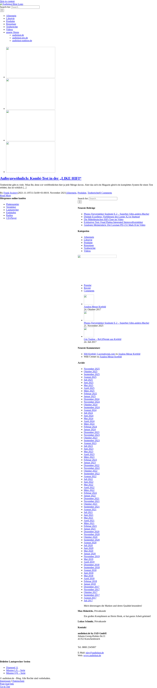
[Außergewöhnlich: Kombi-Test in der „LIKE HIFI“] (30, 77)
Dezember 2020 (91, 531)
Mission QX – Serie (15, 673)
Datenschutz (18, 681)
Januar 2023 (90, 462)
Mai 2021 (88, 517)
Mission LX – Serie (15, 670)
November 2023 (92, 435)
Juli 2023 (88, 446)
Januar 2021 (90, 528)
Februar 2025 (90, 393)
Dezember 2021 (91, 498)
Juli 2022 (88, 479)
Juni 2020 (88, 548)
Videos (87, 251)
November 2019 (92, 556)
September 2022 (92, 473)
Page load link (7, 683)
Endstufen (11, 212)
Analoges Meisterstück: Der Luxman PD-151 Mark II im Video (114, 225)
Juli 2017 (88, 600)
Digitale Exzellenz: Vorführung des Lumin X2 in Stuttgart (112, 216)
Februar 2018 (90, 581)
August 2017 (90, 597)
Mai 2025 (88, 385)
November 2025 (92, 368)
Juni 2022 (88, 482)
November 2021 (92, 501)
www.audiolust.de (92, 655)
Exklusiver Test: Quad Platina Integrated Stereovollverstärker (113, 222)
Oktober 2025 (90, 371)
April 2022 (89, 487)
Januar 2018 (90, 584)
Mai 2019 (88, 559)
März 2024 (89, 424)
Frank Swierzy (11, 192)
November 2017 (92, 589)
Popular (87, 285)
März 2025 (89, 391)
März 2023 (89, 457)
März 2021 (89, 523)
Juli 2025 (88, 379)
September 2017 (92, 595)
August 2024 (90, 410)
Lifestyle (88, 240)
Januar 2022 (90, 495)
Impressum (5, 681)
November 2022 (92, 468)
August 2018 (90, 570)
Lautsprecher (12, 209)
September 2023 (92, 440)
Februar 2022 (90, 493)
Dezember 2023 (91, 432)
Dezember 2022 (91, 465)
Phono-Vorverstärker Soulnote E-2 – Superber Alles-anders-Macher (116, 214)
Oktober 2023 (90, 437)
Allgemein (71, 192)
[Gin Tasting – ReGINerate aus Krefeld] (89, 336)
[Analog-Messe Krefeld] (89, 304)
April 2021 (89, 520)
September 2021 (92, 506)
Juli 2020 (88, 545)
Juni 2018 (88, 573)
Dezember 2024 (91, 399)
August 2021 (90, 509)
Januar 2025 (90, 396)
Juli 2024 (88, 413)
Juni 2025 (88, 382)
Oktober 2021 (90, 504)
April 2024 (89, 421)
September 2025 (92, 374)
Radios (9, 215)
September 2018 (92, 567)
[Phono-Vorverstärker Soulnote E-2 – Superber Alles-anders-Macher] (89, 320)
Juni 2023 (88, 448)
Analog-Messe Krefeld (95, 306)
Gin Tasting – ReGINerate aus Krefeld (102, 339)
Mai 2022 (88, 484)
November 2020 (92, 534)
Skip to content (7, 1)
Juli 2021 (88, 512)
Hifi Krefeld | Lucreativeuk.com (99, 354)
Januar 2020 (90, 553)
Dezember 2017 (91, 586)
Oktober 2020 (90, 537)
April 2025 (89, 388)
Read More (5, 195)
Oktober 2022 (90, 471)
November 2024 (92, 402)
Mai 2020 (88, 551)
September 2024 (92, 407)
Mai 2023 (88, 451)
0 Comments (106, 192)
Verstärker (11, 207)
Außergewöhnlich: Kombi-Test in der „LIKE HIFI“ (40, 178)
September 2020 (92, 540)
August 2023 (90, 443)
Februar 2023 (90, 460)
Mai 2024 (88, 418)
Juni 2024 (88, 415)
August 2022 (90, 476)
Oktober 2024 (90, 404)
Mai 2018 (88, 575)
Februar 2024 (90, 426)
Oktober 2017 (90, 592)
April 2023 (89, 454)
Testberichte (93, 192)
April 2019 (89, 562)
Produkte (82, 192)
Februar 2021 (90, 526)
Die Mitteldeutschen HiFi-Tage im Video (103, 219)
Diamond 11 (12, 667)
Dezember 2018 (91, 564)
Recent (87, 288)
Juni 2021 (88, 515)
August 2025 (90, 377)
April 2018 (89, 578)
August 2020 (90, 542)
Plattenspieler (12, 204)
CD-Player (11, 218)
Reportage (89, 245)
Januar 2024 (90, 429)
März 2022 (89, 490)
